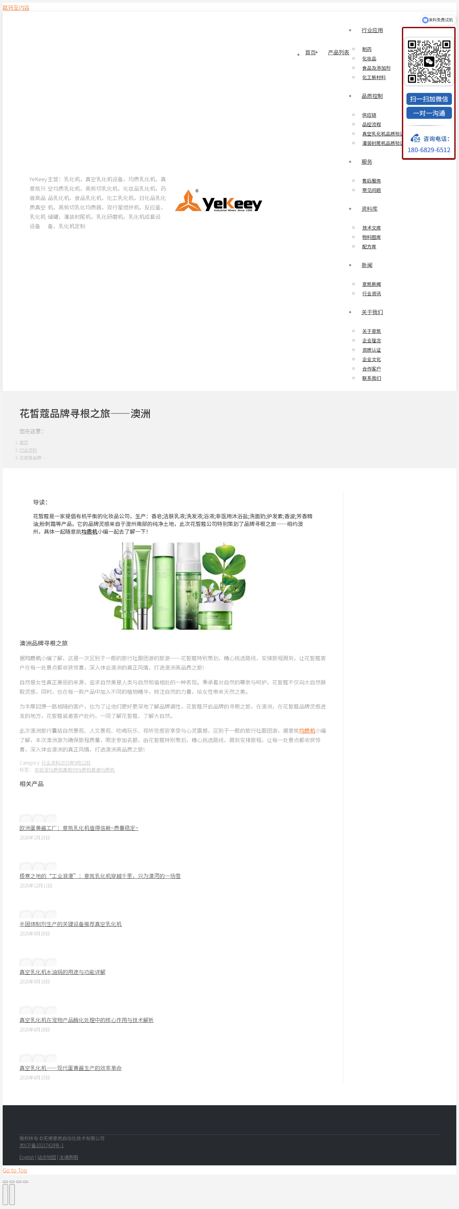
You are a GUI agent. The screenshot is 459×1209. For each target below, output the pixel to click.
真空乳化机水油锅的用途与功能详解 (62, 972)
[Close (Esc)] (5, 1182)
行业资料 (50, 762)
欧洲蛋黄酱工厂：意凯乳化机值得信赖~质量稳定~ (78, 828)
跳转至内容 (16, 7)
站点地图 (46, 1157)
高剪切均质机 (77, 769)
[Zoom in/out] (25, 1182)
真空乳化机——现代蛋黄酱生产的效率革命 (70, 1068)
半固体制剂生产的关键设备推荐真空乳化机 (70, 924)
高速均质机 (103, 769)
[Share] (12, 1182)
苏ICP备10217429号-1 (41, 1145)
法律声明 (68, 1157)
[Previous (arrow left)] (5, 1194)
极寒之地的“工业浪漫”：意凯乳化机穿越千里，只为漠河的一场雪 (100, 876)
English (26, 1157)
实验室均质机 (49, 769)
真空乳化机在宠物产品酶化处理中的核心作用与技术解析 (86, 1020)
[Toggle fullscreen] (19, 1182)
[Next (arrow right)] (12, 1194)
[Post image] (37, 818)
